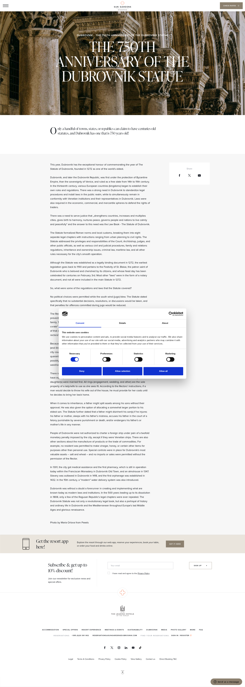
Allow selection (122, 371)
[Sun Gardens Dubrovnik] (122, 5)
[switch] (107, 359)
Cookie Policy (120, 659)
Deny (81, 371)
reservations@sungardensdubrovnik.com (115, 635)
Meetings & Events (114, 629)
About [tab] (165, 323)
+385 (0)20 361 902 (80, 635)
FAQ (201, 629)
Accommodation (50, 629)
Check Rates (229, 5)
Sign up (198, 565)
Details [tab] (122, 323)
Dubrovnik (85, 35)
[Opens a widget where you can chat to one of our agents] (226, 682)
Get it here (175, 544)
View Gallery (136, 659)
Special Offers (70, 629)
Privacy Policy (144, 573)
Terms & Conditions (85, 659)
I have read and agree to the (131, 573)
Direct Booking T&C (168, 659)
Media (164, 629)
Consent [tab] (80, 323)
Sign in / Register (180, 635)
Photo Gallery (178, 629)
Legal (70, 659)
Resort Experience (91, 629)
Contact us (150, 659)
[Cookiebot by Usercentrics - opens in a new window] (170, 314)
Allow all (163, 371)
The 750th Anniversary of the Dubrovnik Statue (132, 35)
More (192, 629)
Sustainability (135, 629)
